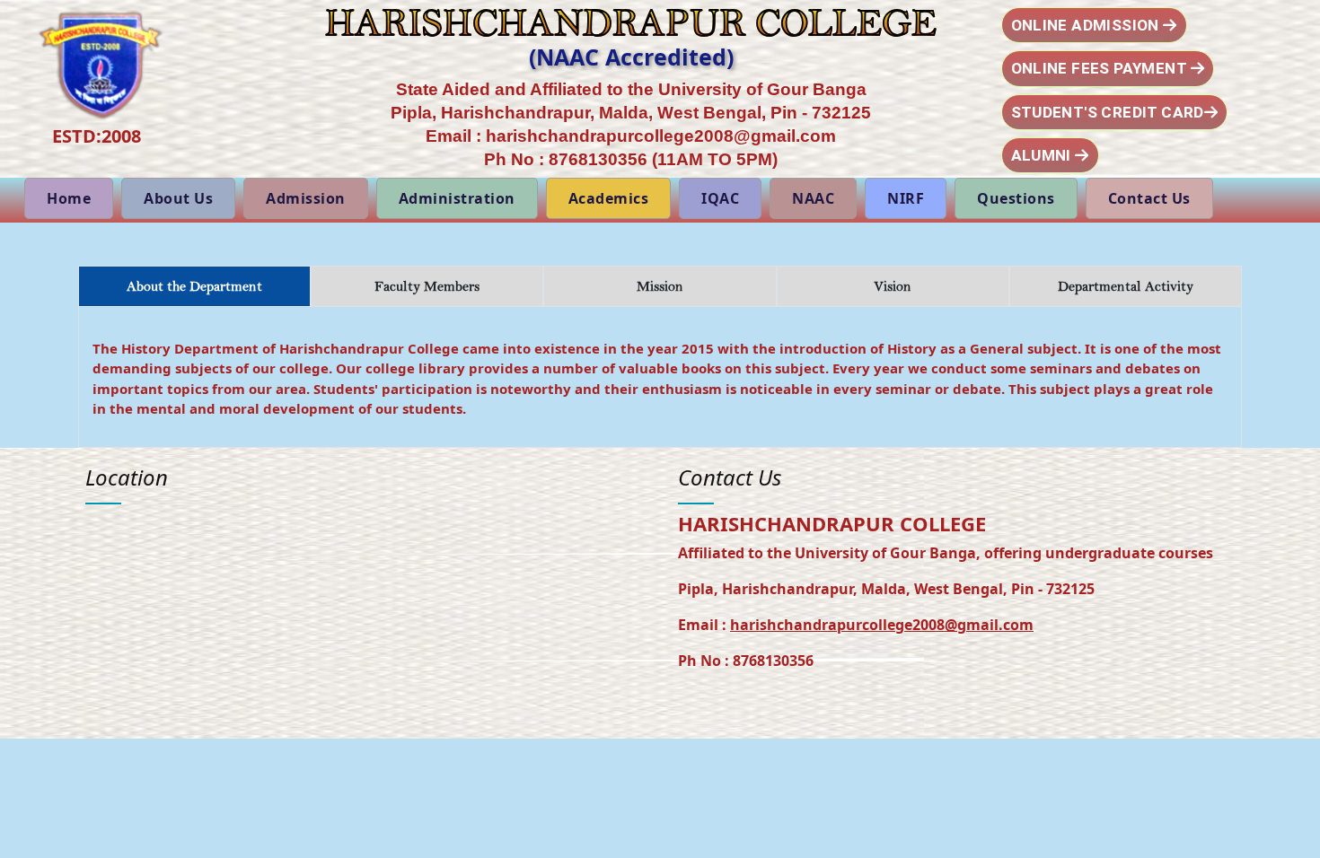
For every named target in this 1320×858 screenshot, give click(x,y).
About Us (178, 198)
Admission (306, 198)
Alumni (1043, 155)
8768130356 (598, 159)
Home (69, 198)
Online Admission (1087, 25)
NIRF (905, 198)
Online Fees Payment (1101, 68)
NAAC (813, 198)
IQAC (720, 198)
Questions (1016, 198)
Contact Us (1149, 198)
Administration (457, 198)
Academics (608, 198)
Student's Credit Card (1107, 112)
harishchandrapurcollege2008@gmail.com (661, 136)
